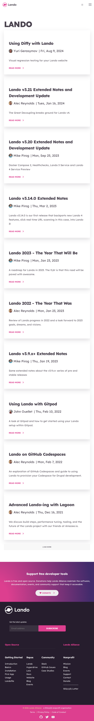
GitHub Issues (48, 667)
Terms (32, 712)
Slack (44, 663)
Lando (29, 663)
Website (30, 677)
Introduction (11, 663)
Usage (8, 677)
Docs (28, 674)
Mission (67, 663)
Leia (28, 670)
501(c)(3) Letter (70, 688)
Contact (67, 677)
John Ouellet (23, 411)
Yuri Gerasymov (25, 51)
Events (29, 684)
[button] (90, 5)
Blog (28, 681)
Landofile (9, 681)
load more (47, 547)
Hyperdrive (32, 667)
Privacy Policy (43, 712)
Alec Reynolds (24, 103)
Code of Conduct (59, 712)
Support (67, 674)
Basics (8, 667)
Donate (46, 593)
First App (9, 674)
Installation (10, 670)
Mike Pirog (21, 155)
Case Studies (47, 670)
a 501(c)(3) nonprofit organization (57, 708)
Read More (15, 68)
